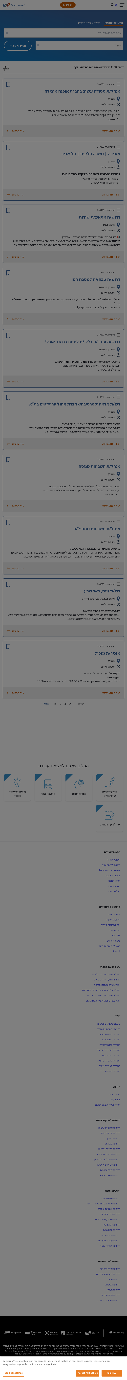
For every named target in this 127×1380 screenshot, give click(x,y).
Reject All (112, 1372)
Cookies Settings (13, 1372)
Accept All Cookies (88, 1372)
